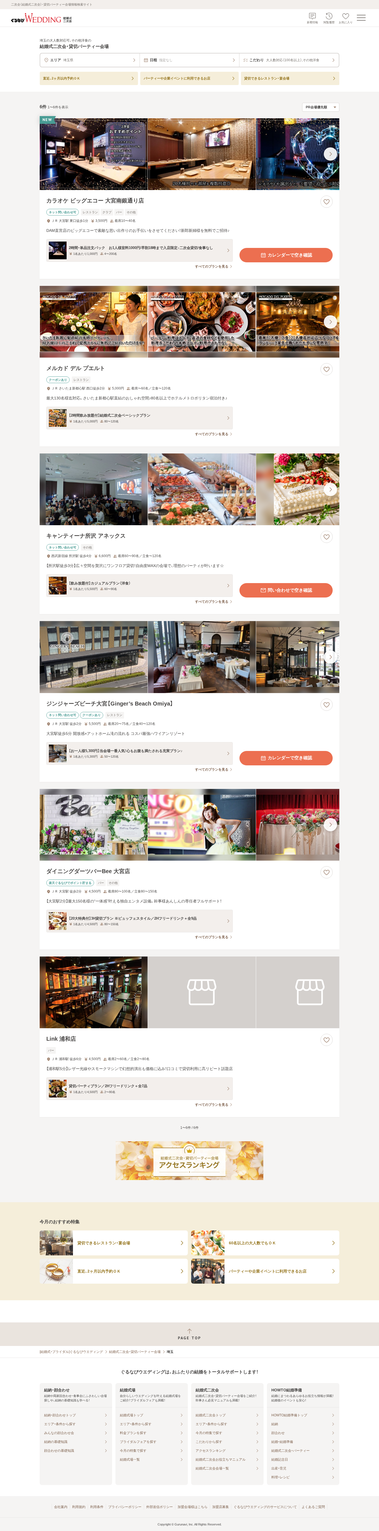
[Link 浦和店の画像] (189, 992)
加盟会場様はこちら (193, 1507)
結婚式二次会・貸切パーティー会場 (135, 1352)
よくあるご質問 (313, 1507)
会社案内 (60, 1507)
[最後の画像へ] (330, 154)
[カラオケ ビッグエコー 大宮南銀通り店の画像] (189, 154)
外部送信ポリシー (159, 1507)
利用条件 (96, 1507)
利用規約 (78, 1507)
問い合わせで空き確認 (290, 590)
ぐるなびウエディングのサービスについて (265, 1507)
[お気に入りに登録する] (326, 202)
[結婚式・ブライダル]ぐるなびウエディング (71, 1352)
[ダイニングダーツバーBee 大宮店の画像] (189, 825)
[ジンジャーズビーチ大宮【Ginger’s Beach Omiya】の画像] (189, 657)
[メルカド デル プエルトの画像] (189, 322)
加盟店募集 (220, 1507)
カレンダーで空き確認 (290, 255)
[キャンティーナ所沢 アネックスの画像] (189, 489)
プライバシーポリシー (125, 1507)
